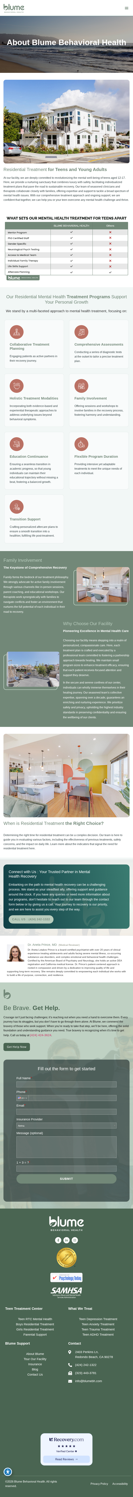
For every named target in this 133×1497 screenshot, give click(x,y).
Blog (35, 1369)
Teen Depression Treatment (98, 1319)
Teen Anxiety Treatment (98, 1324)
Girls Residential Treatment (35, 1329)
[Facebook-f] (58, 1240)
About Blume (35, 1354)
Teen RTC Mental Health (35, 1319)
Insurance (35, 1364)
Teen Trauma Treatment (98, 1329)
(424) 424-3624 (40, 1035)
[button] (127, 8)
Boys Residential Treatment (35, 1324)
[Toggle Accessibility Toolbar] (8, 1472)
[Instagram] (75, 1240)
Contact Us (35, 1374)
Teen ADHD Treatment (98, 1334)
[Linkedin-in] (66, 1240)
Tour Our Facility (35, 1359)
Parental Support (35, 1334)
